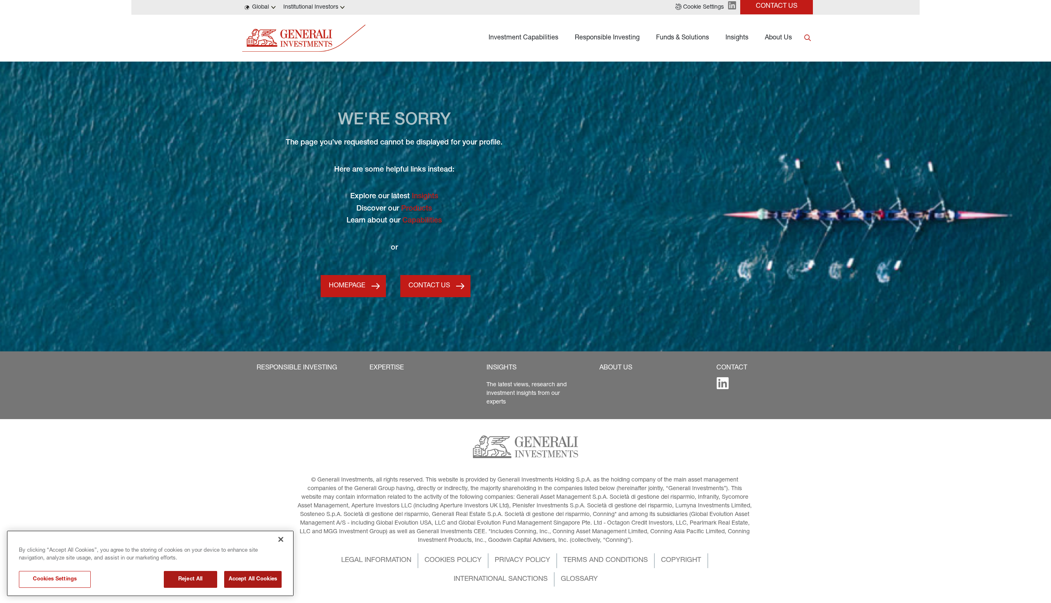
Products (416, 209)
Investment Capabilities (523, 38)
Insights (736, 38)
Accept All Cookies (253, 579)
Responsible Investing (607, 38)
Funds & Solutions (682, 38)
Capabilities (422, 221)
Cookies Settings (55, 579)
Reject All (190, 579)
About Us (778, 38)
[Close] (281, 539)
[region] (150, 563)
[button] (699, 7)
